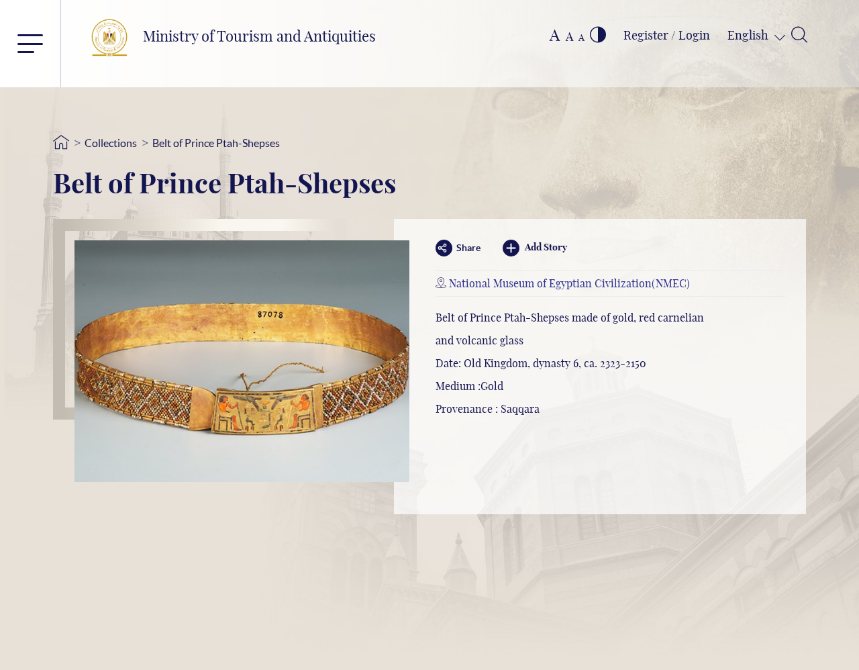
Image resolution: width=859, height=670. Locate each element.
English (749, 36)
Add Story (546, 247)
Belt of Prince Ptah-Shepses (216, 143)
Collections (111, 143)
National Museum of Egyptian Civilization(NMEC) (569, 284)
